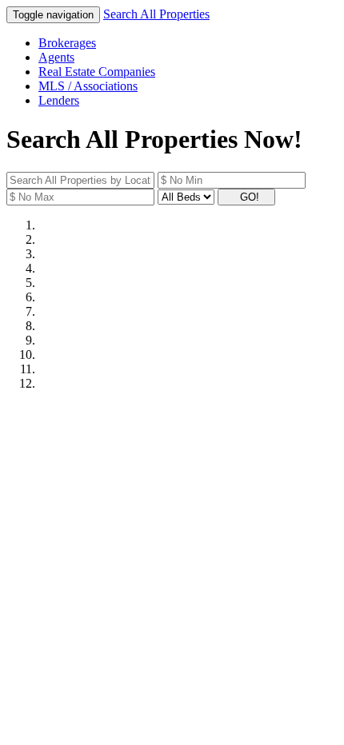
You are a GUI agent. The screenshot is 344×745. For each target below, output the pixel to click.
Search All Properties (156, 14)
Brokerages (67, 43)
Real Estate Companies (96, 71)
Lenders (58, 100)
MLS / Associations (88, 86)
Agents (56, 57)
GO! (251, 197)
